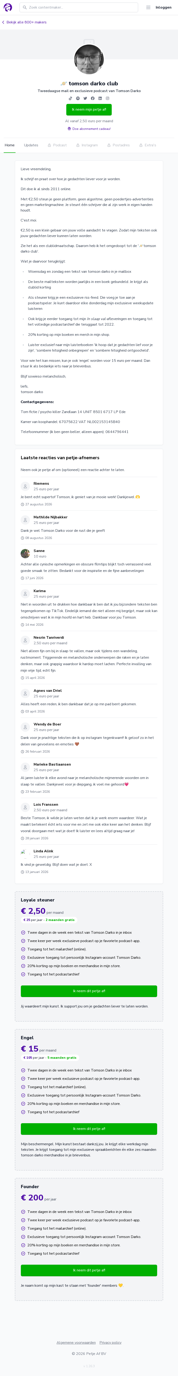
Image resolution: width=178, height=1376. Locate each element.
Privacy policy (110, 1342)
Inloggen (164, 7)
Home (10, 145)
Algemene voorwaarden (76, 1342)
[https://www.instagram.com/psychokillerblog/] (107, 98)
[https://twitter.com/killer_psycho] (85, 98)
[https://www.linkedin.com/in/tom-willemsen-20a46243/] (100, 98)
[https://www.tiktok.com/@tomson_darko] (70, 98)
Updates (31, 145)
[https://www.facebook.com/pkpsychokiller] (93, 98)
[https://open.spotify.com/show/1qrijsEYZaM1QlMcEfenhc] (78, 98)
